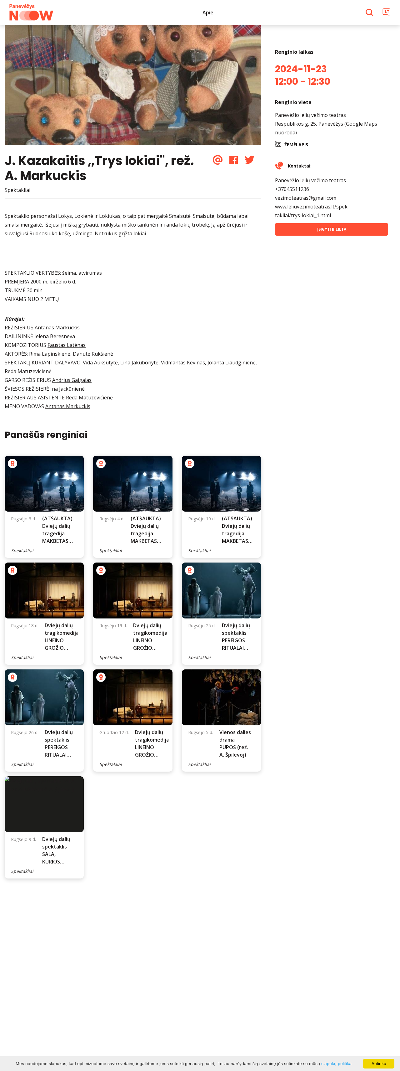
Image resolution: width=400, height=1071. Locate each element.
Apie (207, 12)
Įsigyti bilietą (331, 229)
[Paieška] (370, 12)
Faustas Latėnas (67, 345)
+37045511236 (292, 189)
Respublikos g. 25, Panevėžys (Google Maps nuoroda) (326, 128)
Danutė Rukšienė (93, 353)
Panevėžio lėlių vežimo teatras (310, 115)
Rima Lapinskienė (49, 353)
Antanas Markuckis (57, 327)
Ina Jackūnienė (67, 388)
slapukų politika (336, 1063)
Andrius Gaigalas (72, 380)
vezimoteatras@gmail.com (305, 197)
